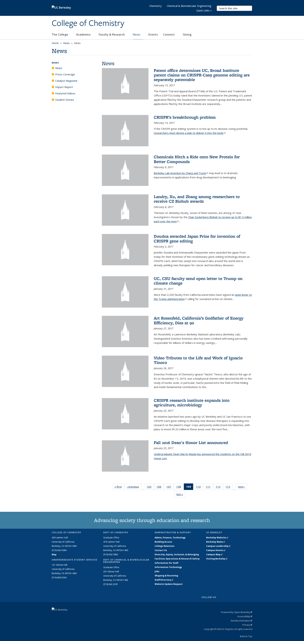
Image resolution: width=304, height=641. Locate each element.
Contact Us (161, 550)
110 (199, 487)
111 (209, 487)
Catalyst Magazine (66, 80)
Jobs (157, 571)
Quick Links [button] (203, 10)
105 (150, 487)
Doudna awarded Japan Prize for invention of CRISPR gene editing (197, 238)
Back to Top (246, 636)
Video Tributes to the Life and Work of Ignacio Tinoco (198, 360)
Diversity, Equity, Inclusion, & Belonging (177, 554)
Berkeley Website (217, 537)
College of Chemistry (88, 23)
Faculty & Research (112, 34)
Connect (169, 34)
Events (153, 34)
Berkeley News (215, 541)
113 (229, 487)
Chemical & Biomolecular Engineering (189, 6)
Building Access (163, 541)
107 (169, 487)
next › (242, 486)
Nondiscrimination (241, 620)
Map (54, 554)
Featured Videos (65, 93)
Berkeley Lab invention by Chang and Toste (181, 173)
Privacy (247, 624)
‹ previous (134, 486)
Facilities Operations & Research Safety (177, 558)
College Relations (164, 546)
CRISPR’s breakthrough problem (185, 117)
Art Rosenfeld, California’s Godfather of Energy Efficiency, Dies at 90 (198, 320)
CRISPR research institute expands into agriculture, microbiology (191, 403)
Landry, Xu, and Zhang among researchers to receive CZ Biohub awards (197, 199)
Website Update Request (169, 584)
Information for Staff (166, 562)
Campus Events (215, 550)
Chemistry (155, 6)
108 (179, 487)
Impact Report (64, 87)
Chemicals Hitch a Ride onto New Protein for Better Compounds (197, 159)
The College (60, 34)
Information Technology (168, 567)
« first (119, 486)
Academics (83, 34)
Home (55, 43)
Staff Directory (164, 579)
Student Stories (64, 99)
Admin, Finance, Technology (170, 537)
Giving (187, 34)
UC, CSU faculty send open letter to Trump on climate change (198, 281)
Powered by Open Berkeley (236, 612)
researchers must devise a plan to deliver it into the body (190, 133)
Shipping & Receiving (166, 575)
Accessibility (244, 616)
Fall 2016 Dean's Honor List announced (191, 442)
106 (160, 487)
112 (219, 487)
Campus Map (214, 554)
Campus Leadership (218, 546)
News (137, 34)
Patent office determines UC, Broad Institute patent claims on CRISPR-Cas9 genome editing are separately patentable (202, 75)
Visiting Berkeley (216, 558)
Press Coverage (65, 74)
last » (180, 494)
